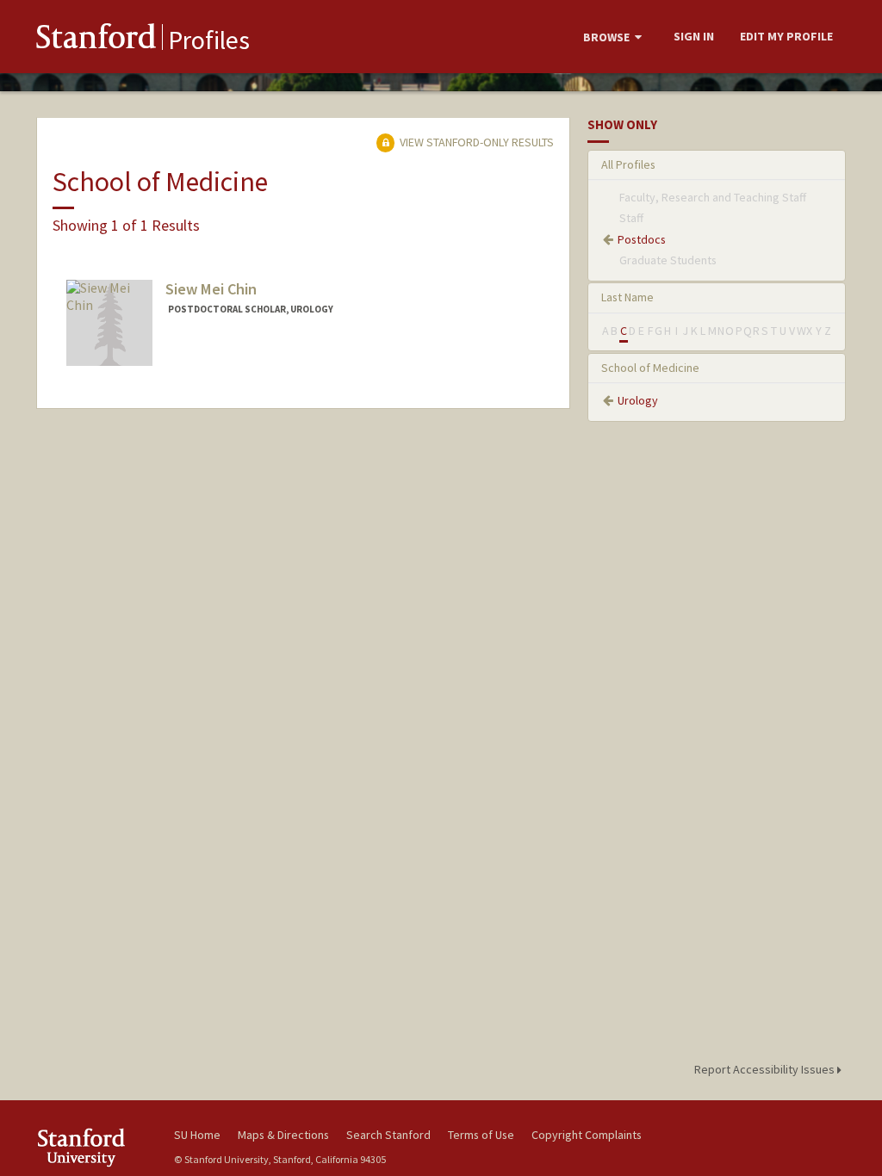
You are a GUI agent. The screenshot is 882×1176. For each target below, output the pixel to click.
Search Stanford (388, 1134)
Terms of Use (481, 1134)
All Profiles (628, 164)
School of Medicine (650, 367)
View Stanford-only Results (475, 142)
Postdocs (642, 239)
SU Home (197, 1134)
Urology (638, 400)
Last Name (627, 297)
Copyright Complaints (586, 1134)
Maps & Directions (283, 1134)
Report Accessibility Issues (765, 1069)
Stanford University (96, 1147)
